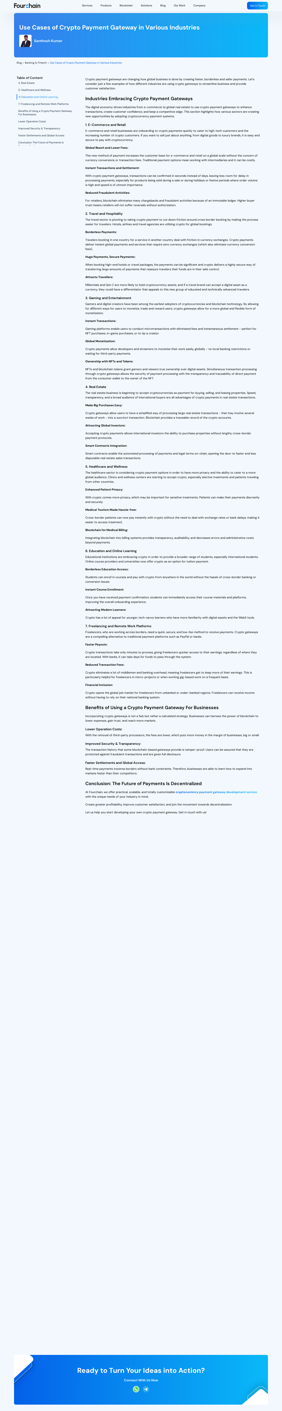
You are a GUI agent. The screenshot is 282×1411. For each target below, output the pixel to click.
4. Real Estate (26, 83)
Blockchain (126, 5)
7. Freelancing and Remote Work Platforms (43, 104)
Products (106, 5)
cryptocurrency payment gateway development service (216, 792)
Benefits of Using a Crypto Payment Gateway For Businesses (45, 112)
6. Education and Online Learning (38, 97)
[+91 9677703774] (136, 1391)
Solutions (146, 5)
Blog (163, 5)
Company (199, 5)
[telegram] (146, 1391)
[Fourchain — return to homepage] (27, 5)
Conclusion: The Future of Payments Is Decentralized (41, 144)
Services (87, 5)
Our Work (179, 5)
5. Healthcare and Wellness (34, 90)
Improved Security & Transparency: (39, 128)
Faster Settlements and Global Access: (41, 135)
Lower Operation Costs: (32, 121)
